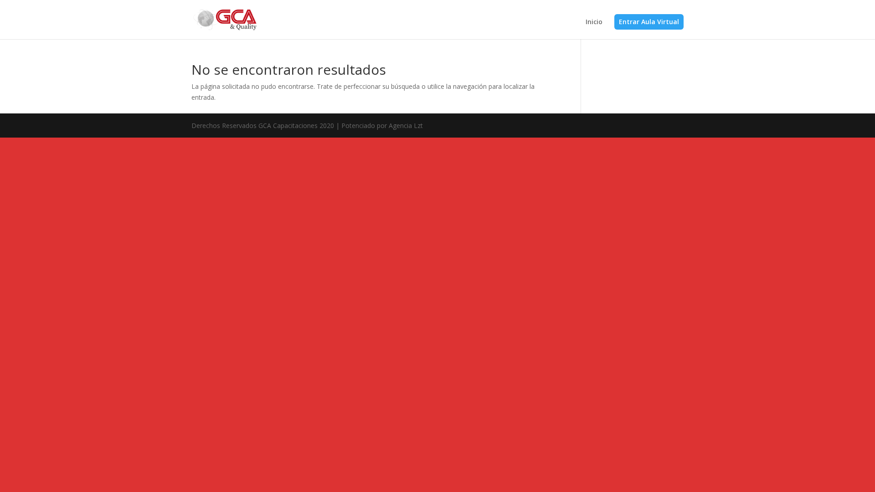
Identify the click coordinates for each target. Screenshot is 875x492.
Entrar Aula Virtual (649, 21)
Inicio (594, 22)
